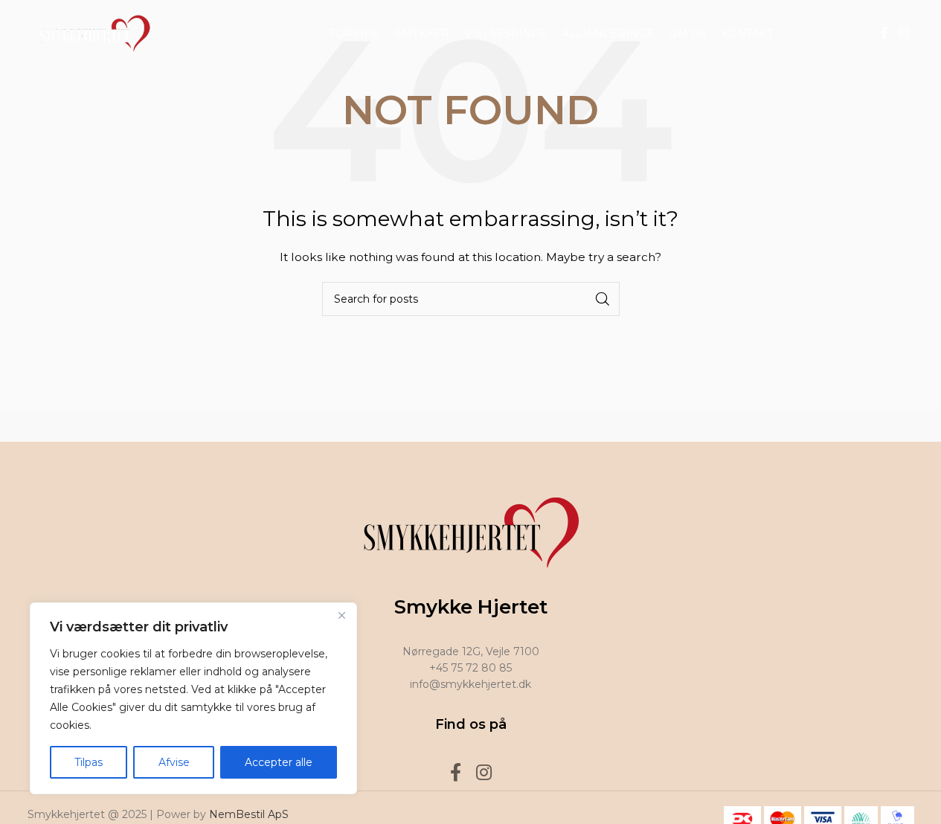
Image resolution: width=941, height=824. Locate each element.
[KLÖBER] (470, 427)
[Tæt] (341, 615)
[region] (193, 698)
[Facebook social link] (884, 33)
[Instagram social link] (903, 33)
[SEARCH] (602, 299)
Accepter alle (278, 762)
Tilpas (88, 762)
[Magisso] (217, 427)
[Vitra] (91, 427)
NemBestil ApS (249, 814)
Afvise (174, 762)
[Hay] (724, 427)
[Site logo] (91, 32)
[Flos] (850, 427)
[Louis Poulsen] (343, 427)
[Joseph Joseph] (597, 427)
